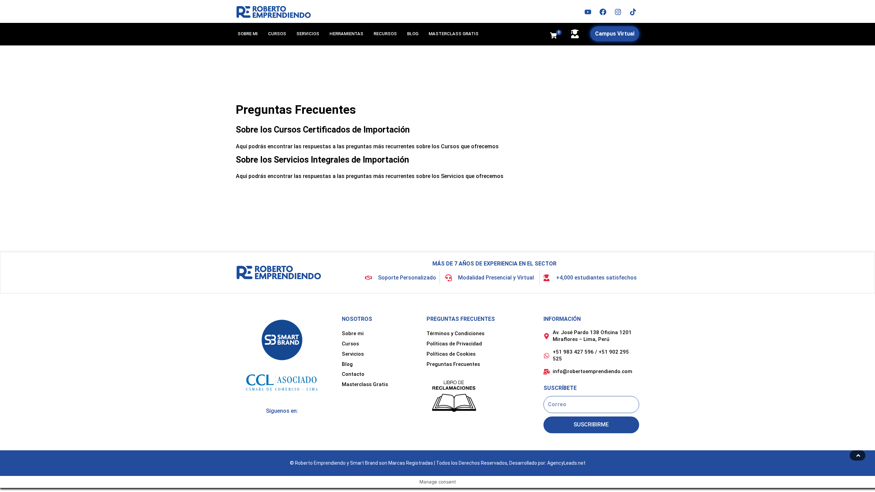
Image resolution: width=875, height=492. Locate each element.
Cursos (277, 33)
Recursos (385, 33)
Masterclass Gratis (454, 33)
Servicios (307, 33)
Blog (412, 33)
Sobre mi (248, 33)
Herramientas (346, 33)
